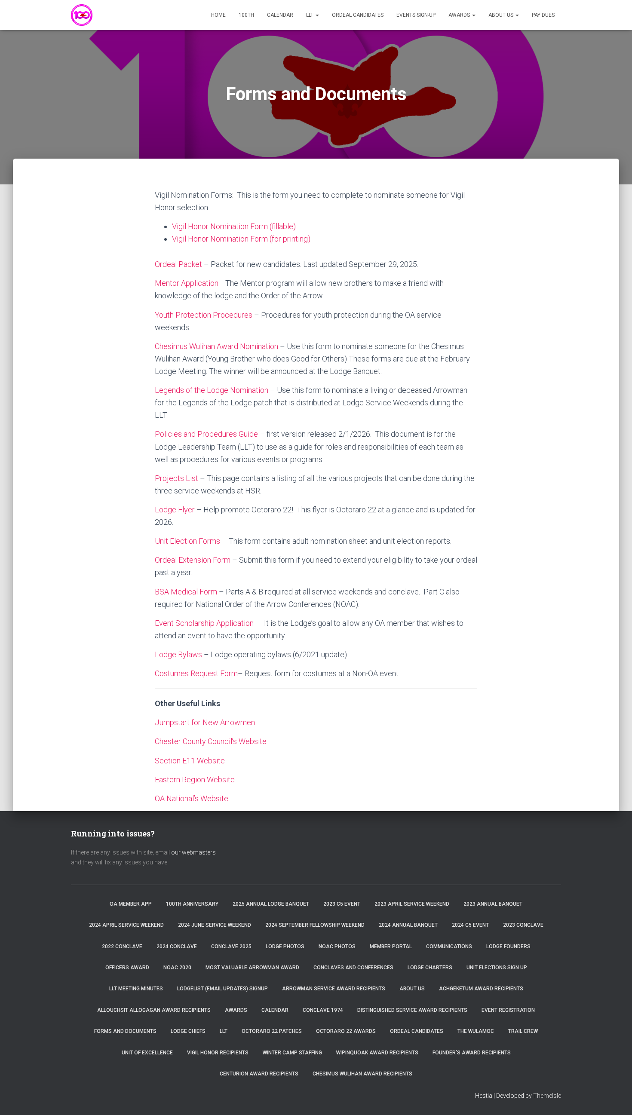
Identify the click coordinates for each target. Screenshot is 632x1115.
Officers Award (127, 968)
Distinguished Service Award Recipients (412, 1010)
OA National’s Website (191, 798)
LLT (310, 15)
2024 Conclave (176, 946)
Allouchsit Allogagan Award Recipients (154, 1010)
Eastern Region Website (195, 779)
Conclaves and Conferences (353, 968)
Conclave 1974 (323, 1010)
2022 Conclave (122, 946)
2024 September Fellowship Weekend (315, 925)
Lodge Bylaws (178, 654)
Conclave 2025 (231, 946)
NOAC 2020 (177, 968)
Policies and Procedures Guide (206, 433)
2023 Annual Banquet (492, 904)
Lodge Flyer (175, 509)
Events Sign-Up (416, 15)
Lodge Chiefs (188, 1031)
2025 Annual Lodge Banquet (271, 904)
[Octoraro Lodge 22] (81, 15)
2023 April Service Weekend (411, 904)
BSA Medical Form (186, 591)
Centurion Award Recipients (259, 1074)
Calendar (280, 15)
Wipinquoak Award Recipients (377, 1053)
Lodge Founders (508, 946)
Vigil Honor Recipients (218, 1053)
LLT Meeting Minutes (136, 989)
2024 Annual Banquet (408, 925)
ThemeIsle (547, 1095)
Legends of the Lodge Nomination (211, 390)
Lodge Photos (285, 946)
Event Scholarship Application (204, 623)
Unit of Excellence (147, 1053)
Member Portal (391, 946)
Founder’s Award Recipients (472, 1053)
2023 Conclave (523, 925)
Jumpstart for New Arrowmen (205, 722)
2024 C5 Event (470, 925)
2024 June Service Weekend (214, 925)
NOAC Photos (337, 946)
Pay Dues (543, 15)
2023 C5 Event (341, 904)
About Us (501, 15)
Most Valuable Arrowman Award (252, 968)
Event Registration (508, 1010)
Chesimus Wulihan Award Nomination (216, 346)
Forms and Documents (125, 1031)
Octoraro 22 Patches (272, 1031)
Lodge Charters (430, 968)
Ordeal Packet (178, 264)
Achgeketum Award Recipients (481, 989)
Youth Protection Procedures (203, 314)
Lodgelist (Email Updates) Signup (222, 989)
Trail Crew (523, 1031)
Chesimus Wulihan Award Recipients (362, 1074)
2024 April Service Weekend (126, 925)
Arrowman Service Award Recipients (333, 989)
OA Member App (131, 904)
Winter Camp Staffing (292, 1053)
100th (246, 15)
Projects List (176, 478)
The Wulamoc (475, 1031)
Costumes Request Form (196, 673)
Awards (459, 15)
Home (218, 15)
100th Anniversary (192, 904)
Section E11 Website (190, 760)
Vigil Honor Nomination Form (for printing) (241, 238)
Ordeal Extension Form (192, 559)
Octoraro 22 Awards (346, 1031)
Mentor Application (186, 283)
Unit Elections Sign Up (496, 968)
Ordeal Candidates (357, 15)
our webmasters (193, 852)
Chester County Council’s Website (211, 741)
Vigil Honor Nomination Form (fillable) (234, 226)
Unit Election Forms (187, 540)
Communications (449, 946)
